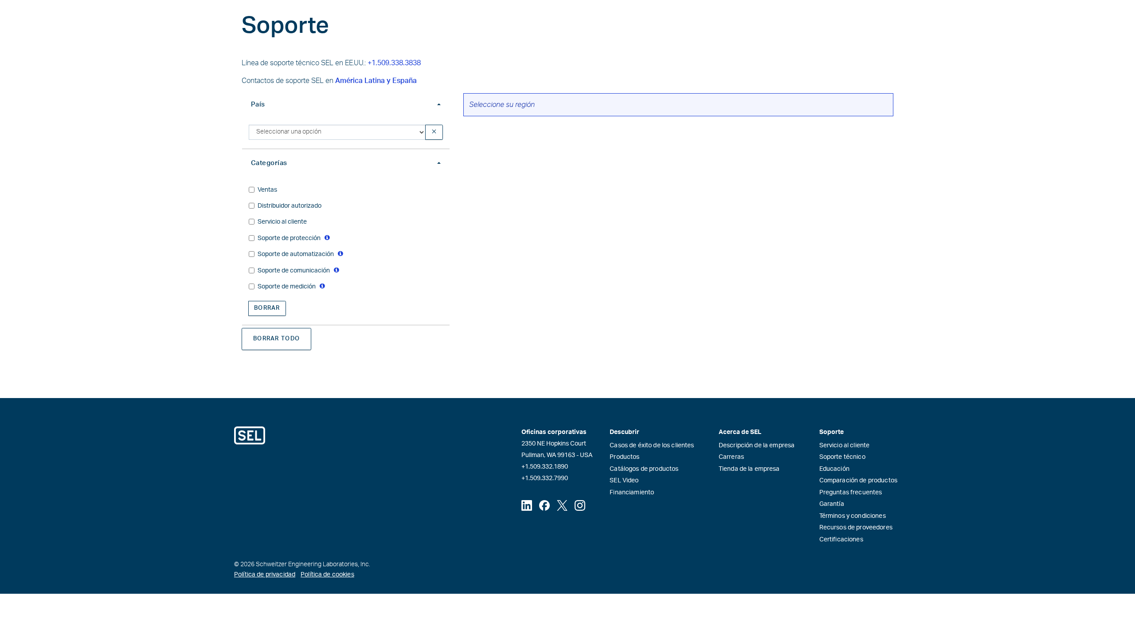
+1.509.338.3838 (394, 63)
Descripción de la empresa (757, 445)
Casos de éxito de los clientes (652, 445)
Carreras (731, 457)
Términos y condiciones (852, 516)
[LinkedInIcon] (527, 505)
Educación (834, 469)
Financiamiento (632, 492)
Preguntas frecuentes (850, 492)
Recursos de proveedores (855, 528)
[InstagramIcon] (580, 505)
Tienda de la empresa (749, 469)
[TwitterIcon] (562, 505)
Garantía (831, 504)
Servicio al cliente (844, 445)
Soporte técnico (842, 457)
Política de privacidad (264, 575)
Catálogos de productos (644, 469)
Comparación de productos (858, 480)
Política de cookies (327, 575)
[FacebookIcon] (544, 505)
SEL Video (624, 480)
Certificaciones (841, 539)
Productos (624, 457)
